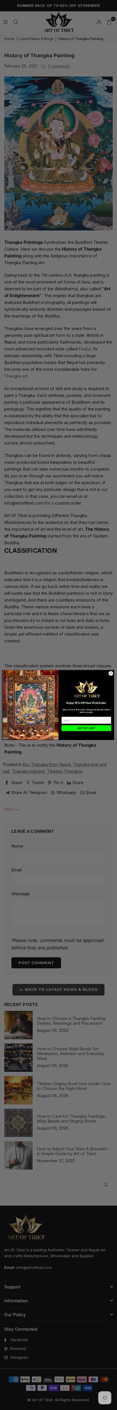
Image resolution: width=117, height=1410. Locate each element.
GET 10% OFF (86, 728)
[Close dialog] (111, 673)
